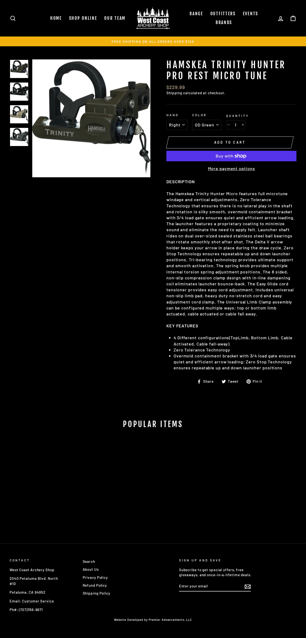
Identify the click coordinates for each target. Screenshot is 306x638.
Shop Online (83, 18)
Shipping (174, 93)
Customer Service (38, 601)
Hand (172, 115)
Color (199, 115)
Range (196, 13)
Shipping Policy (96, 593)
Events (250, 13)
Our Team (115, 18)
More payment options (231, 168)
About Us (91, 569)
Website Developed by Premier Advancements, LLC (153, 620)
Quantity (237, 116)
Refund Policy (95, 585)
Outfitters (223, 13)
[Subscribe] (248, 586)
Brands (224, 22)
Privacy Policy (95, 577)
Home (56, 18)
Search (89, 561)
